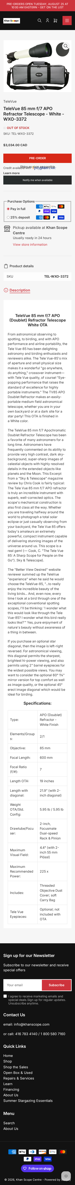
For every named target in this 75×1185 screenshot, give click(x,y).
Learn (7, 1084)
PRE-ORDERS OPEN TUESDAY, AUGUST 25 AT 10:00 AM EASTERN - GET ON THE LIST (37, 5)
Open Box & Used (17, 1073)
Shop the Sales (15, 1067)
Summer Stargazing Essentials (28, 1101)
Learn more (11, 173)
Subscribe (56, 985)
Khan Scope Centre (29, 1179)
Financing (11, 1089)
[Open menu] (67, 20)
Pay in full (17, 209)
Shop (7, 1061)
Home (8, 1056)
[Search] (39, 20)
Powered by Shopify (58, 1179)
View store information (30, 244)
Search (9, 1123)
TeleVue (10, 101)
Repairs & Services (18, 1078)
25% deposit (20, 217)
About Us (10, 1095)
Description (20, 290)
